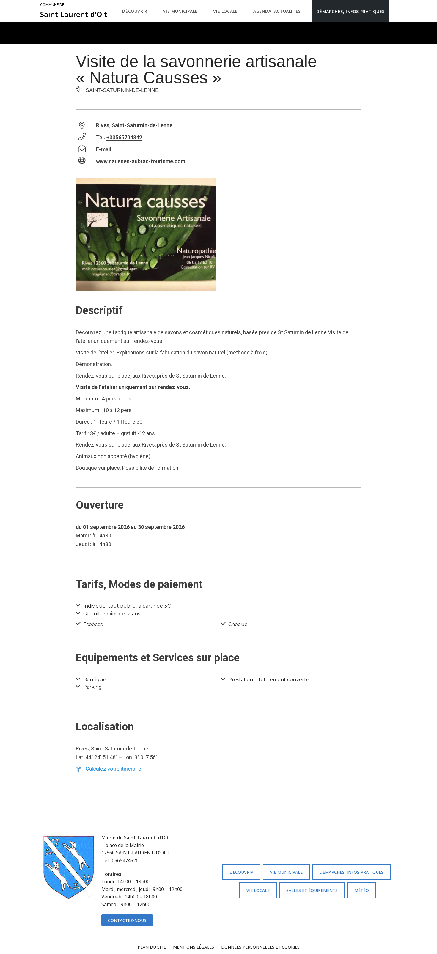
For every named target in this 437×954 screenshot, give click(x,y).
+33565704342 (124, 137)
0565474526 (125, 860)
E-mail (103, 149)
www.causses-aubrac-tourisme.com (140, 161)
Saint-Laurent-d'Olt (73, 10)
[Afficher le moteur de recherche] (395, 11)
